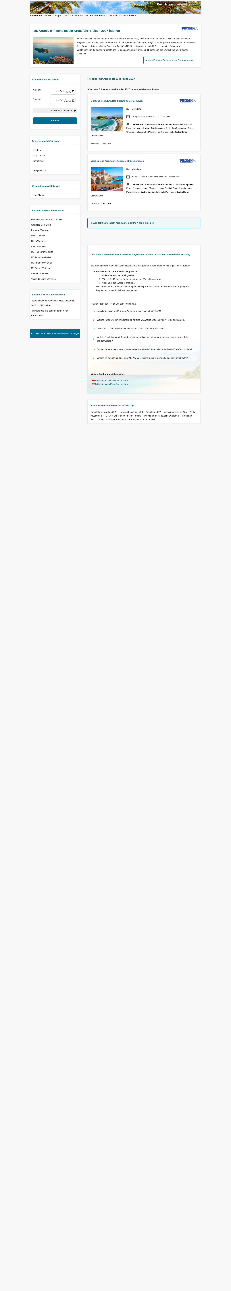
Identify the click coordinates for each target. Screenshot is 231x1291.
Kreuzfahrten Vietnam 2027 (142, 419)
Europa (57, 15)
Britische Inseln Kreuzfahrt (75, 15)
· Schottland (37, 161)
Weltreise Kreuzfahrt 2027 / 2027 (46, 219)
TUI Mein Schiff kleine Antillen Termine (123, 416)
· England (36, 150)
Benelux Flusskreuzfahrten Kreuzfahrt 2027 (140, 412)
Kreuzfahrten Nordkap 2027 (104, 412)
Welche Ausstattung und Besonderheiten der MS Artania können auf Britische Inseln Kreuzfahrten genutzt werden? (143, 339)
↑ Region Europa (39, 170)
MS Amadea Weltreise (41, 263)
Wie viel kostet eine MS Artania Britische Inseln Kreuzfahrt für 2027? (129, 311)
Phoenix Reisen (97, 15)
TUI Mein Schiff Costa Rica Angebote (161, 416)
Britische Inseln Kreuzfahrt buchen (111, 380)
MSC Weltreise (38, 236)
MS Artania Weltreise (41, 257)
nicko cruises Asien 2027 (175, 412)
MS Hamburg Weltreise (42, 252)
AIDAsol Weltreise (40, 273)
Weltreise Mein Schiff (41, 225)
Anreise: (37, 90)
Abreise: (37, 99)
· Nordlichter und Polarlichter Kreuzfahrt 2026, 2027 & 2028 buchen (52, 303)
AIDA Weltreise (38, 246)
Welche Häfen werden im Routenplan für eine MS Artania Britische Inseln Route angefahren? (141, 320)
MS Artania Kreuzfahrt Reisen (122, 15)
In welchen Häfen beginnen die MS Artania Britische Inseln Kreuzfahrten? (131, 328)
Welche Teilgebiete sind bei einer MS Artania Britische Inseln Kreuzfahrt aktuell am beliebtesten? (142, 358)
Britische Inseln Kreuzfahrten (113, 419)
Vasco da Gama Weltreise (43, 279)
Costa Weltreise (38, 241)
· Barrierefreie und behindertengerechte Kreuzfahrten (49, 313)
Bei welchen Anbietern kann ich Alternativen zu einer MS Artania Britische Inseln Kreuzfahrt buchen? (144, 349)
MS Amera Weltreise (41, 268)
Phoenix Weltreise (40, 230)
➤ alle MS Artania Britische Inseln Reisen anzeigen (170, 60)
